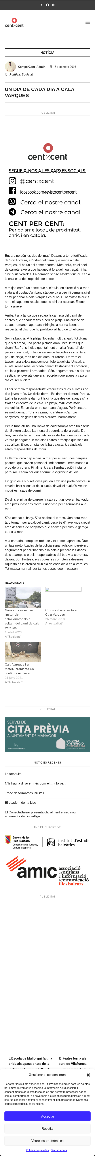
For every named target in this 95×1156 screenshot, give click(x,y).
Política (15, 74)
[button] (88, 1075)
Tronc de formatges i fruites (24, 793)
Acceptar (47, 1116)
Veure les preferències (47, 1141)
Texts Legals (59, 1150)
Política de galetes (37, 1150)
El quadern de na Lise (20, 802)
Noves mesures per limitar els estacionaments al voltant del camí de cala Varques (22, 619)
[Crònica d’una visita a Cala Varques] (63, 597)
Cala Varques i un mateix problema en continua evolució (19, 669)
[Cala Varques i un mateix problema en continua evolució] (23, 652)
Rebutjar (48, 1128)
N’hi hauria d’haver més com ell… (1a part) (35, 783)
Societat (27, 74)
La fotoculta (13, 774)
